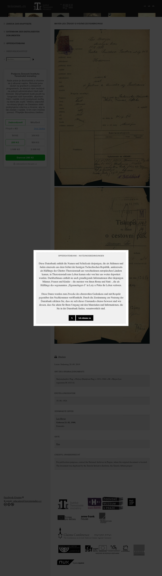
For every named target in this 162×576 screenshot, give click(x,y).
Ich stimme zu (84, 318)
